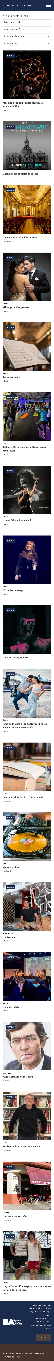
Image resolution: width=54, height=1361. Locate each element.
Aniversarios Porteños (15, 1216)
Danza (5, 304)
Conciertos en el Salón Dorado (20, 237)
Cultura (6, 1213)
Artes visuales (8, 933)
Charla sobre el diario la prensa (20, 173)
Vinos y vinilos (11, 867)
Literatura (7, 1073)
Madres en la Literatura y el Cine (21, 1146)
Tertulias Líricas (12, 377)
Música (5, 373)
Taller (5, 443)
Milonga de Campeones (16, 307)
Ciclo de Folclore (12, 1006)
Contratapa (9, 936)
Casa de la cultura (17, 5)
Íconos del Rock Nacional (17, 520)
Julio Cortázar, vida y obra (18, 1076)
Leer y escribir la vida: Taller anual (23, 797)
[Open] (48, 5)
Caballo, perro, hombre (16, 657)
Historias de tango (13, 590)
